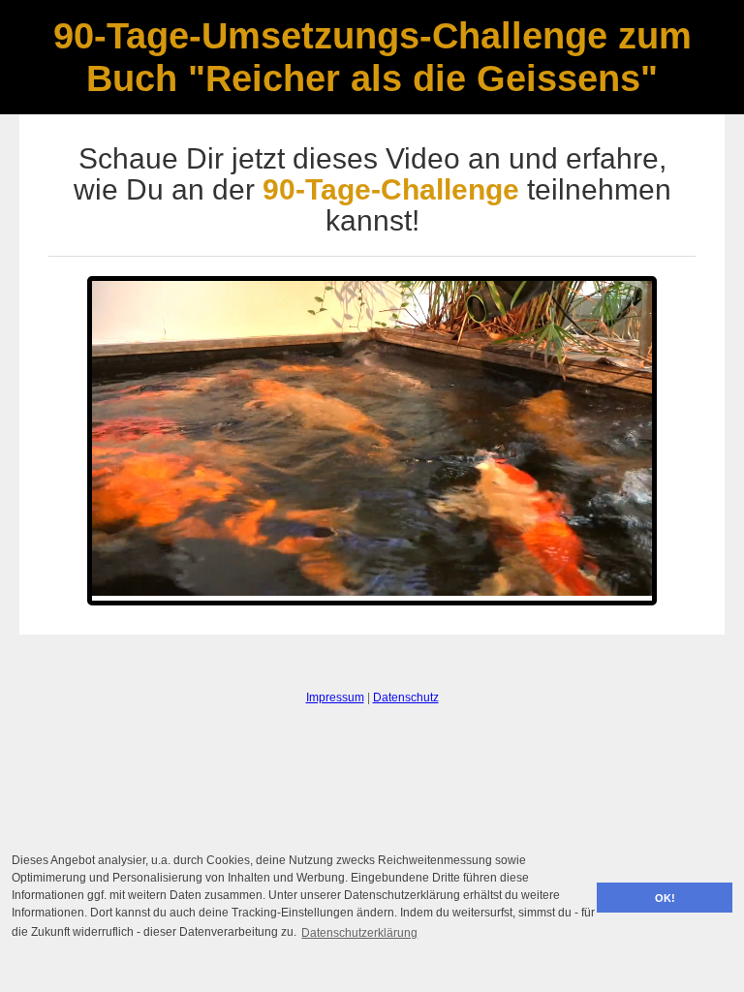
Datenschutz (406, 697)
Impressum (335, 697)
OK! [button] (665, 898)
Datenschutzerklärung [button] (359, 933)
